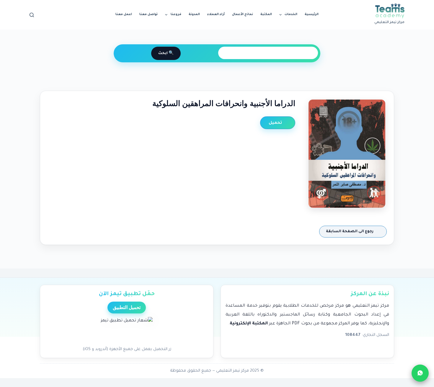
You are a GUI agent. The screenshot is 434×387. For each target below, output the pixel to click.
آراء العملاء (216, 14)
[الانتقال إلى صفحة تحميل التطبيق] (127, 330)
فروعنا (176, 14)
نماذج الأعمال (242, 14)
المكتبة (266, 14)
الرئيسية (312, 14)
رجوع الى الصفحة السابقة (350, 232)
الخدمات (291, 14)
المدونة (194, 14)
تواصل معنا (148, 14)
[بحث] (32, 15)
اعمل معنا (123, 14)
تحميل (276, 123)
